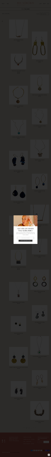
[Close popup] (36, 214)
